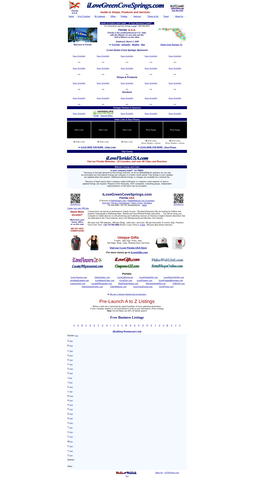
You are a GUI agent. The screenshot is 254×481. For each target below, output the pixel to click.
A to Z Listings (84, 16)
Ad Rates (148, 203)
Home (71, 16)
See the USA (177, 10)
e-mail (134, 26)
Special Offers (107, 116)
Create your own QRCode (78, 208)
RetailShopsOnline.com (128, 283)
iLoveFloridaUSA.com (148, 277)
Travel (166, 16)
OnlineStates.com (118, 201)
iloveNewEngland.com (79, 280)
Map (143, 45)
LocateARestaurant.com (101, 283)
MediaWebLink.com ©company (141, 201)
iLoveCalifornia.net (125, 277)
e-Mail (142, 225)
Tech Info (106, 203)
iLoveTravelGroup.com (143, 287)
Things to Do (152, 16)
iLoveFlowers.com (144, 280)
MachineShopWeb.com (156, 283)
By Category (100, 16)
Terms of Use (137, 203)
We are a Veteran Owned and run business (128, 294)
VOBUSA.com (178, 283)
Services (137, 16)
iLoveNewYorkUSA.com (174, 277)
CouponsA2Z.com (77, 283)
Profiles (124, 16)
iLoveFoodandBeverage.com (171, 280)
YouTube (116, 45)
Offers (113, 16)
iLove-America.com (79, 277)
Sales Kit (159, 473)
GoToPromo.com (166, 287)
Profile (96, 116)
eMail (144, 205)
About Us (179, 16)
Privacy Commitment (120, 203)
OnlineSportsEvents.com (92, 287)
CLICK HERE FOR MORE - (98, 147)
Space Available (79, 56)
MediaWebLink (75, 204)
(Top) (76, 336)
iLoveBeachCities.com (104, 280)
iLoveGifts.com (125, 280)
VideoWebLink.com (118, 287)
